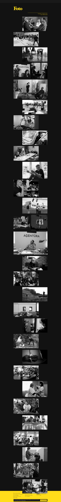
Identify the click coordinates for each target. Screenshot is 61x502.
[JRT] (42, 493)
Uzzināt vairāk (24, 500)
